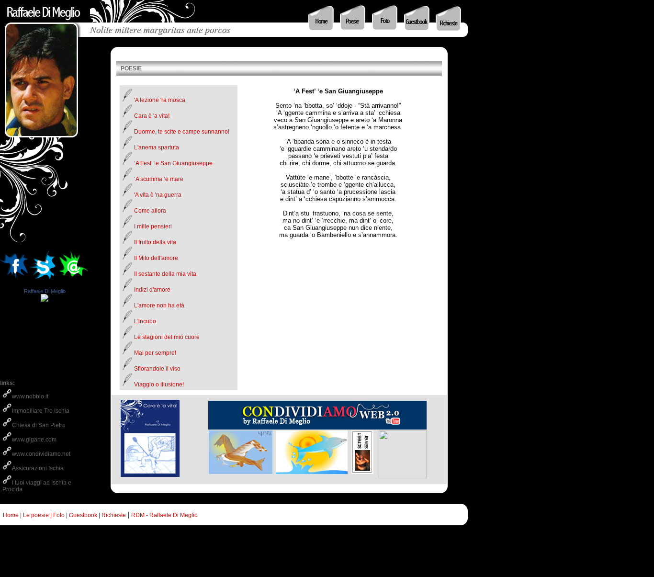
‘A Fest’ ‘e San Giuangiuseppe (173, 163)
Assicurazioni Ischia (38, 468)
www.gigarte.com (34, 439)
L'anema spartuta (156, 147)
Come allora (150, 210)
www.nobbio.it (30, 396)
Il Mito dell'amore (156, 258)
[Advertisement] (174, 555)
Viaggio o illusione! (159, 384)
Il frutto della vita (155, 242)
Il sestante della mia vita (165, 274)
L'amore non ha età (159, 305)
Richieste (113, 515)
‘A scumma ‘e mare (158, 179)
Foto (59, 515)
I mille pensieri (153, 226)
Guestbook (83, 515)
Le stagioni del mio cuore (167, 337)
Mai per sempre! (155, 353)
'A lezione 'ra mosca (159, 100)
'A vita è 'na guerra (157, 195)
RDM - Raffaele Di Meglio (164, 515)
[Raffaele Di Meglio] (44, 299)
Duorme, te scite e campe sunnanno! (181, 131)
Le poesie (36, 515)
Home (9, 515)
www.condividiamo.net (41, 454)
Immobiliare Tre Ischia (40, 410)
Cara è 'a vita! (151, 116)
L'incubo (145, 321)
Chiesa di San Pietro (39, 425)
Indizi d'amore (152, 289)
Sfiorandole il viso (157, 368)
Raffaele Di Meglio (45, 291)
